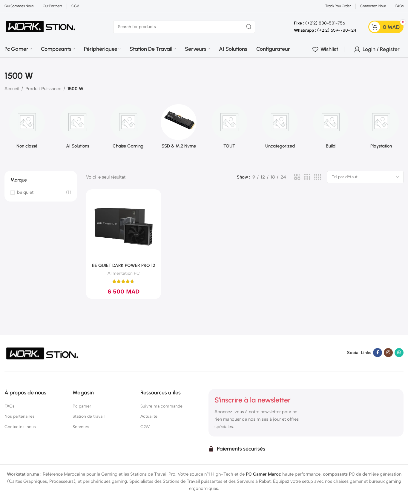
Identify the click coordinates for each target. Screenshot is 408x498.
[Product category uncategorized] (280, 128)
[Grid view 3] (307, 177)
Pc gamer (82, 406)
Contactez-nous (20, 426)
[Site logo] (40, 26)
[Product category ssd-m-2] (179, 128)
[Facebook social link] (377, 352)
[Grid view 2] (297, 177)
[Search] (249, 27)
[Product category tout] (229, 128)
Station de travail (89, 416)
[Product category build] (330, 128)
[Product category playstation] (381, 128)
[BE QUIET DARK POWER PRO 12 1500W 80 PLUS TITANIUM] (124, 227)
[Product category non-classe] (26, 128)
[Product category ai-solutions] (77, 128)
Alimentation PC (124, 273)
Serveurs (81, 426)
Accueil (11, 88)
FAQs (9, 406)
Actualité (148, 416)
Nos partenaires (19, 416)
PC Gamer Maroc (263, 474)
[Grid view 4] (317, 177)
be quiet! (26, 192)
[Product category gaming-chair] (128, 128)
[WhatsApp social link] (399, 352)
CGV (145, 426)
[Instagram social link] (388, 352)
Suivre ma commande (161, 406)
